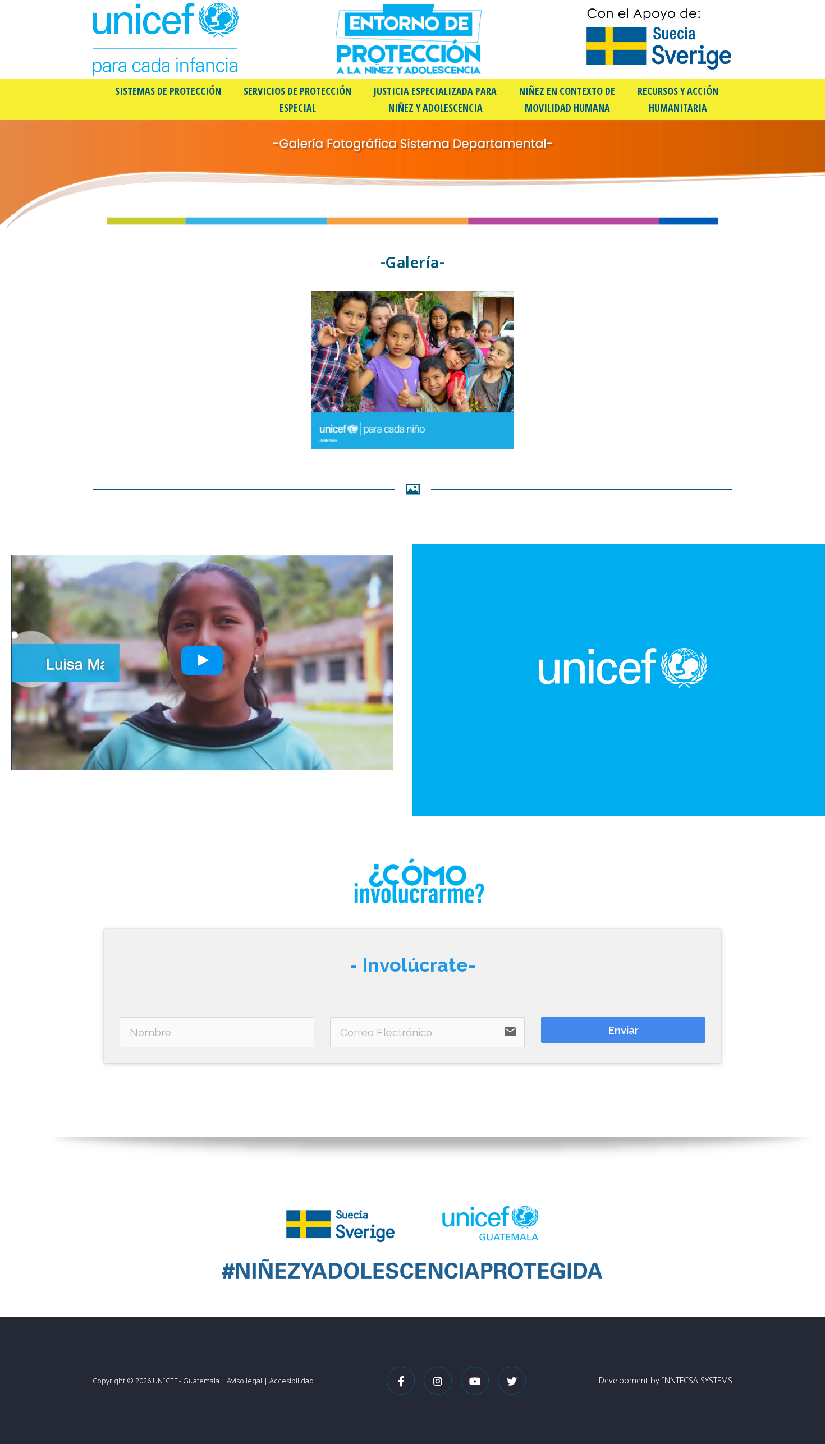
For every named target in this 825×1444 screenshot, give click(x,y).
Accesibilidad (291, 1381)
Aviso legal (244, 1381)
